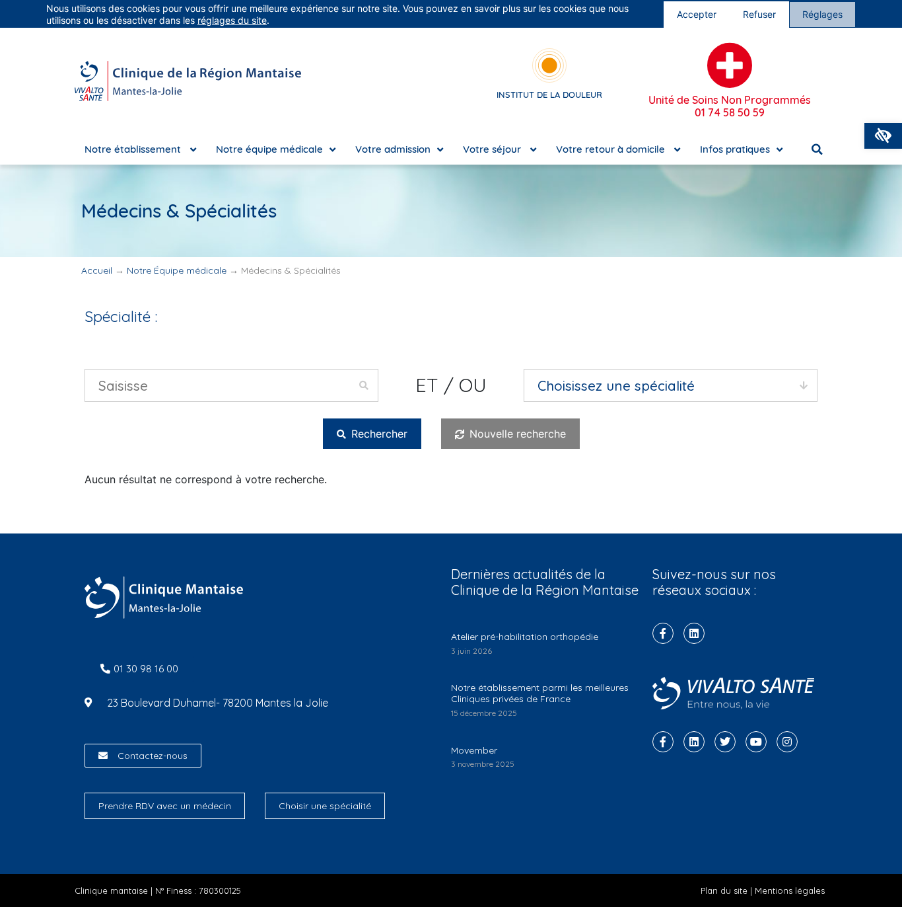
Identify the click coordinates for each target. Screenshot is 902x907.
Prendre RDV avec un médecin (164, 806)
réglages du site (232, 20)
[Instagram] (787, 741)
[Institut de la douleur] (549, 65)
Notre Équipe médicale (176, 270)
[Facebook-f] (663, 633)
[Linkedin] (694, 633)
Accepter (696, 14)
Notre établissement (134, 149)
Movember (474, 750)
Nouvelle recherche (516, 433)
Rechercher (377, 433)
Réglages (822, 14)
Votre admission (393, 149)
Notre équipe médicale (269, 149)
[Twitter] (725, 741)
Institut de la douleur (549, 94)
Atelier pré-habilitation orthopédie (524, 637)
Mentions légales (790, 890)
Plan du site (724, 890)
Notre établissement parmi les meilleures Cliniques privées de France (540, 693)
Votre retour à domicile (612, 149)
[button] (883, 136)
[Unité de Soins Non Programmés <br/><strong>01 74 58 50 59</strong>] (730, 65)
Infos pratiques (735, 149)
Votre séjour (493, 149)
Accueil (96, 270)
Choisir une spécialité (325, 806)
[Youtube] (756, 741)
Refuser (759, 14)
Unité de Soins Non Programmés (729, 106)
